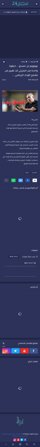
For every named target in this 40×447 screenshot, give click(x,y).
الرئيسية (33, 62)
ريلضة (23, 62)
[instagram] (6, 350)
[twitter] (15, 350)
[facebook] (33, 350)
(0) (3, 80)
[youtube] (24, 350)
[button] (27, 180)
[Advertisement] (20, 37)
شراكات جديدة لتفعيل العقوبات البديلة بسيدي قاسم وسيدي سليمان (14, 12)
